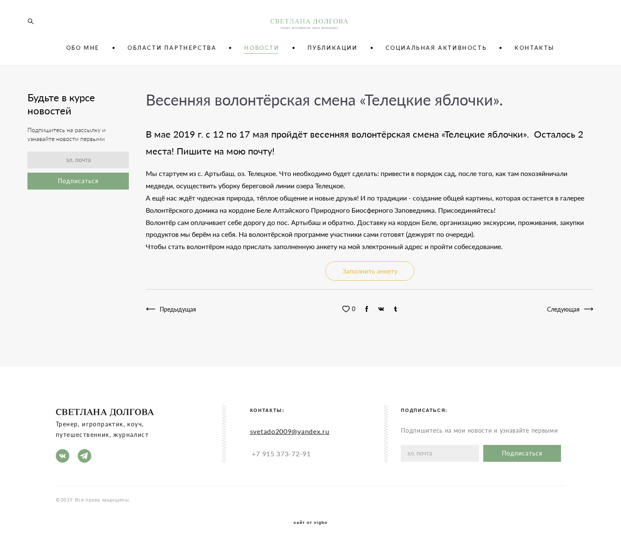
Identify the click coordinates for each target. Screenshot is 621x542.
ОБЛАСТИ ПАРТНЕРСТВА (172, 47)
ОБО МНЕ (83, 47)
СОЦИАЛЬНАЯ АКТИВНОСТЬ (436, 47)
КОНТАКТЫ (535, 47)
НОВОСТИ (261, 47)
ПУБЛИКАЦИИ (333, 47)
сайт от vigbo (310, 522)
